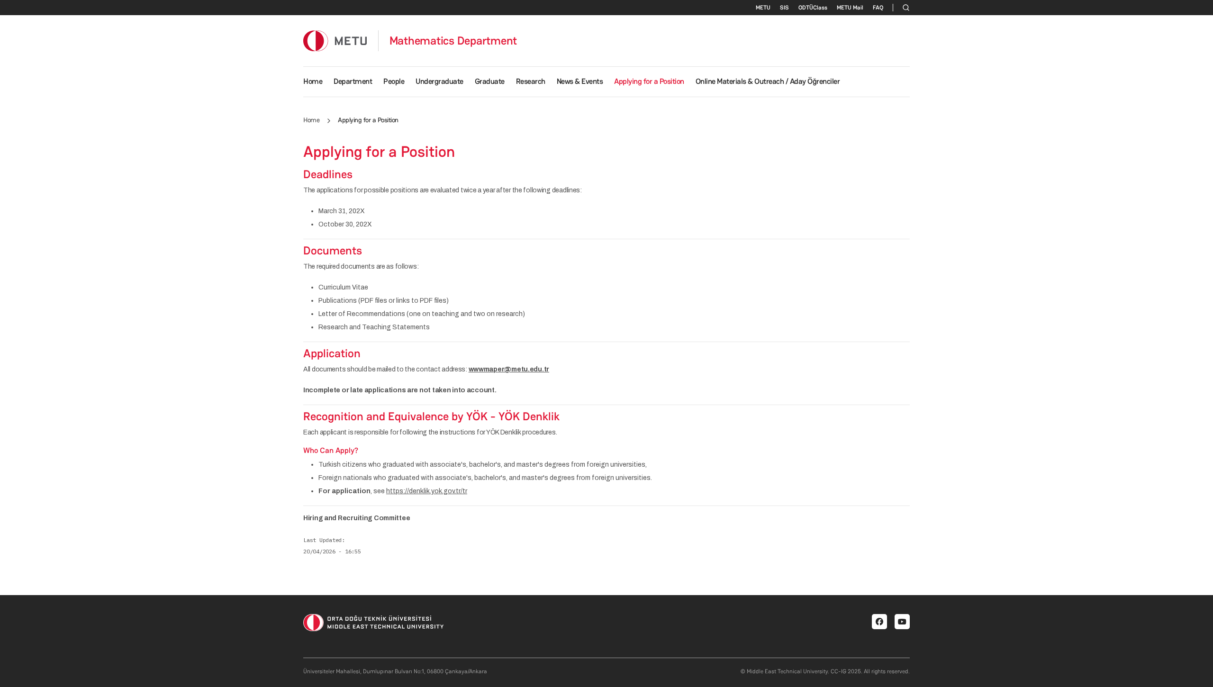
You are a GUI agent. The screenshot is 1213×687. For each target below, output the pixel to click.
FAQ (878, 7)
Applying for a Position (649, 81)
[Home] (335, 40)
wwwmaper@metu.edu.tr (509, 369)
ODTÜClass (812, 7)
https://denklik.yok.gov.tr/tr (426, 491)
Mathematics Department (453, 40)
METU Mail (850, 7)
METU (763, 7)
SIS (784, 7)
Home (312, 81)
